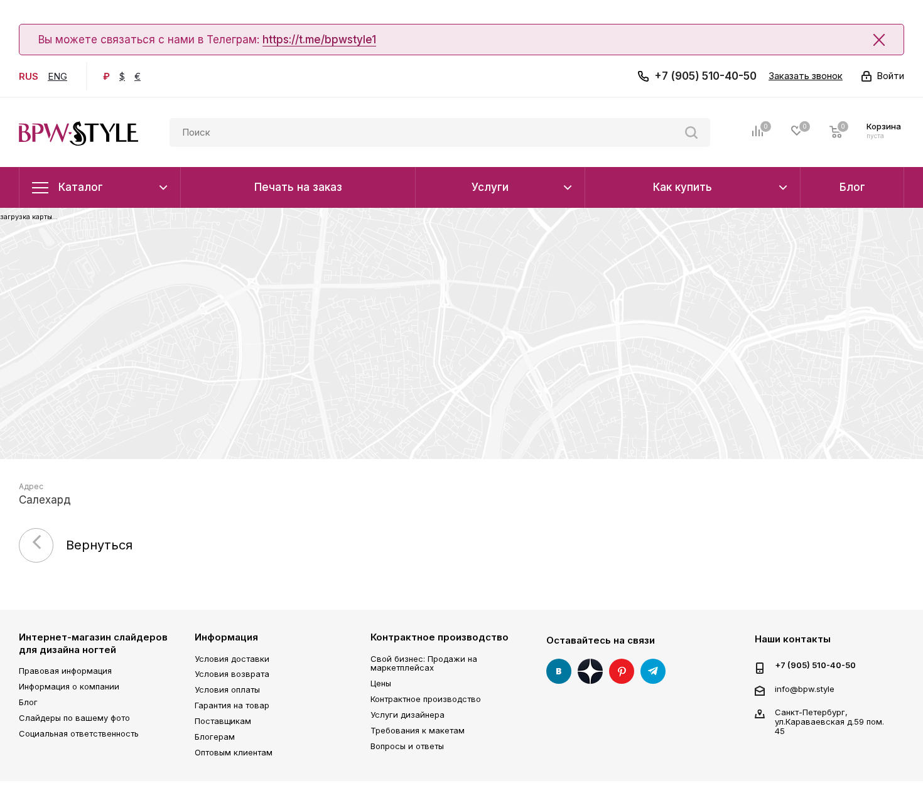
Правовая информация (65, 671)
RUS (28, 76)
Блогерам (215, 737)
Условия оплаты (227, 689)
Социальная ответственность (79, 733)
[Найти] (691, 132)
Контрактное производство (439, 637)
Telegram (653, 671)
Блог (28, 702)
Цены (380, 683)
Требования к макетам (417, 730)
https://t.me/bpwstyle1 (319, 39)
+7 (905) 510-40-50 (705, 76)
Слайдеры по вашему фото (74, 718)
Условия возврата (232, 674)
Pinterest (621, 671)
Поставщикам (223, 721)
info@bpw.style (804, 689)
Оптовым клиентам (234, 752)
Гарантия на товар (232, 705)
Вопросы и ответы (407, 746)
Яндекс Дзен (590, 671)
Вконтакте (558, 671)
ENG (57, 76)
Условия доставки (232, 659)
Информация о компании (69, 686)
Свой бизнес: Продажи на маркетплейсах (423, 663)
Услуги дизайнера (407, 715)
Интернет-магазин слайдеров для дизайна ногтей (93, 643)
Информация (226, 637)
